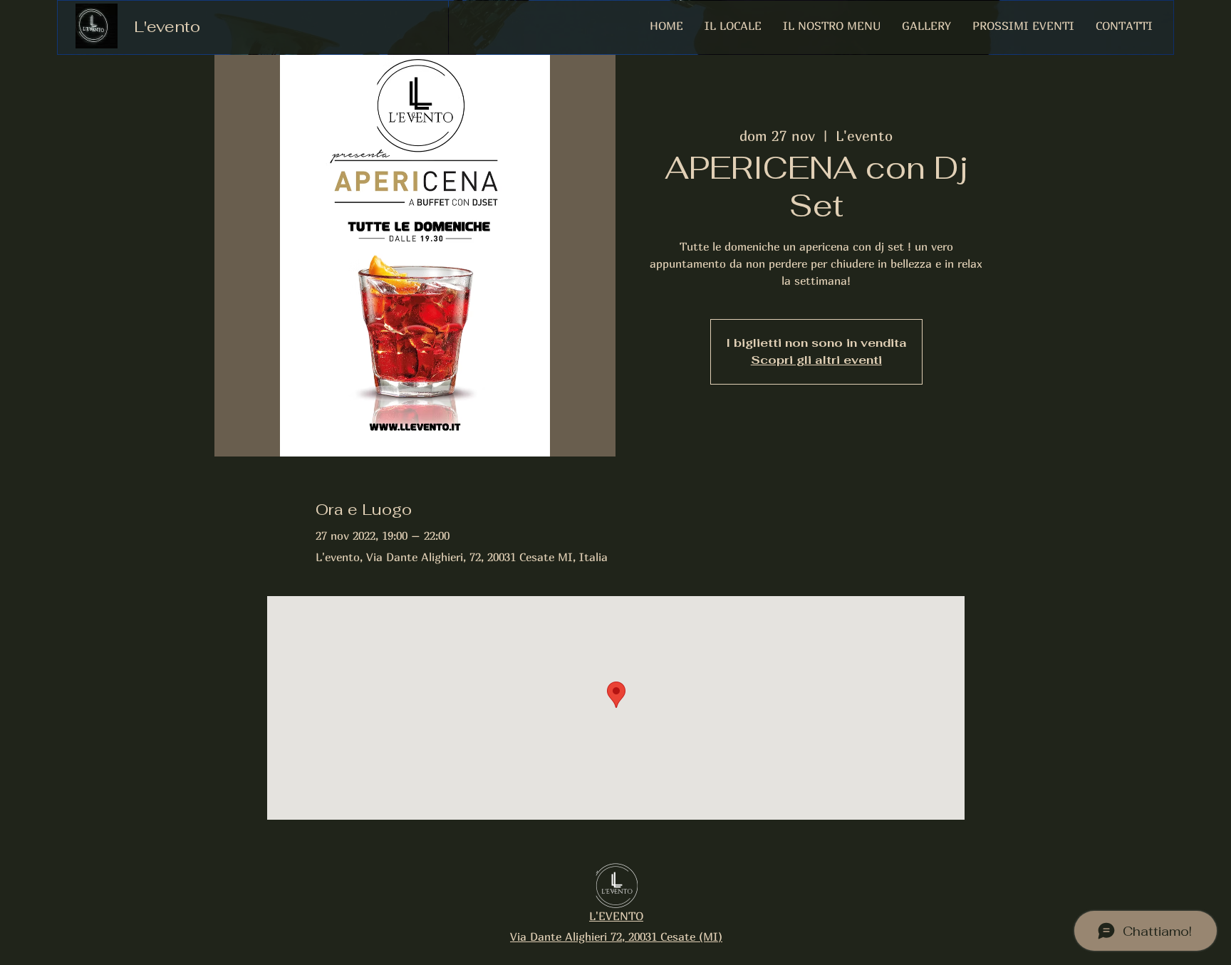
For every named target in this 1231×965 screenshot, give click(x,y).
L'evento (167, 26)
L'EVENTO (616, 916)
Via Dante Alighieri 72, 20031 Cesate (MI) (616, 936)
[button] (926, 25)
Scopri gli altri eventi (816, 360)
